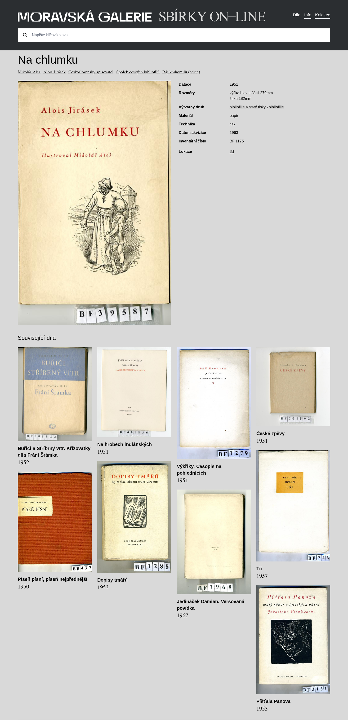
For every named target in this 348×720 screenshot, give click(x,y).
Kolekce (322, 15)
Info (307, 15)
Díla (296, 15)
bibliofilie (276, 107)
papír (234, 116)
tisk (232, 124)
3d (232, 152)
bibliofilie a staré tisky (248, 107)
